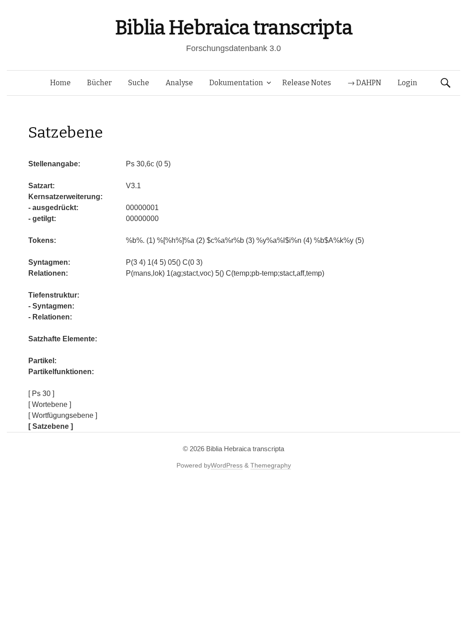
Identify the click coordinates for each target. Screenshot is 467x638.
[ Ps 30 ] (41, 393)
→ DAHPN (364, 82)
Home (60, 82)
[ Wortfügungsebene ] (62, 415)
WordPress (227, 465)
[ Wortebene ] (49, 404)
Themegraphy (270, 465)
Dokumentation (236, 82)
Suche (138, 82)
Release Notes (306, 82)
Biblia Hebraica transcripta (233, 27)
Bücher (99, 82)
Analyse (179, 82)
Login (407, 82)
